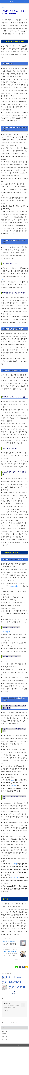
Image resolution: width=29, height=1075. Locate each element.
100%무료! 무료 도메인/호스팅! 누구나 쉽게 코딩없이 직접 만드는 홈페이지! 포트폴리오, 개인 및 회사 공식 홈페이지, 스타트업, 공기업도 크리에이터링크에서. (10, 944)
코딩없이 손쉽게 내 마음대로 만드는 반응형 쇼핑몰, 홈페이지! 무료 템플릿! (10, 954)
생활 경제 (4, 1036)
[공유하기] (7, 962)
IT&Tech (4, 7)
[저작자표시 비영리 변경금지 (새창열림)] (26, 960)
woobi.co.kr (14, 586)
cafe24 (13, 780)
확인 (3, 279)
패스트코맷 (14, 864)
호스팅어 (13, 785)
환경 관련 (4, 1039)
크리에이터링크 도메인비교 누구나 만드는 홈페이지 (10, 941)
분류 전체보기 (5, 1031)
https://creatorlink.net (8, 938)
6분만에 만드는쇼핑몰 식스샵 (9, 952)
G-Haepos (14, 1)
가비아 (5, 661)
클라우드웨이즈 (15, 878)
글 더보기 (14, 993)
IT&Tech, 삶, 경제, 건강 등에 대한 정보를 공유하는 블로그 (11, 1006)
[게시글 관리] (10, 962)
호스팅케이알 (6, 632)
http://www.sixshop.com (8, 949)
